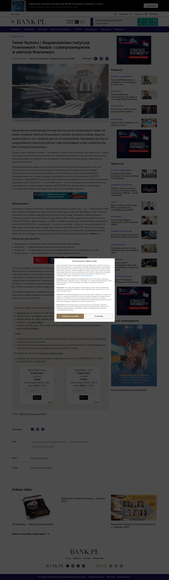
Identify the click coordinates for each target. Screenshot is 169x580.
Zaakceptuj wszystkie (70, 316)
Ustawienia (99, 316)
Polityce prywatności (86, 275)
